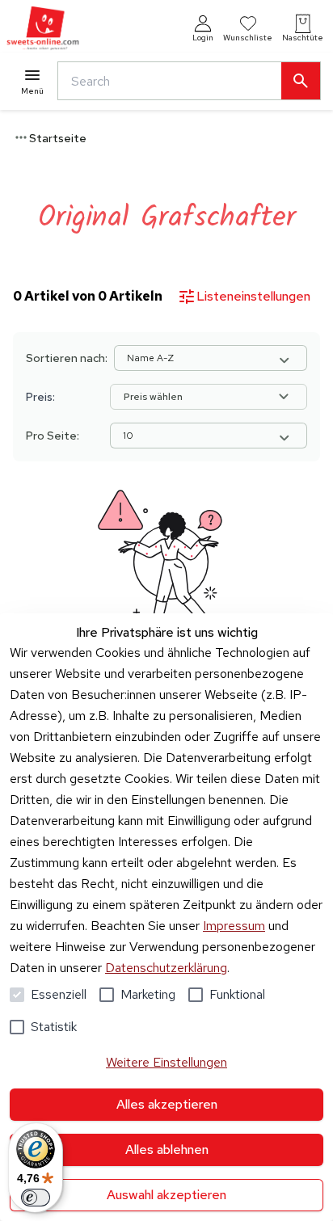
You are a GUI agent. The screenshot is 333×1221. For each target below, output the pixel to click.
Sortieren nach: (66, 358)
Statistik (54, 1026)
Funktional (237, 994)
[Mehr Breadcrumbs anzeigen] (21, 137)
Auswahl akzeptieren (166, 1194)
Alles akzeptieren (166, 1104)
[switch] (35, 1197)
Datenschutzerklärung (166, 967)
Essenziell (58, 994)
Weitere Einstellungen (166, 1062)
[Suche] (300, 80)
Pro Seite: (52, 435)
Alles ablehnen (167, 1149)
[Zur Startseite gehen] (42, 28)
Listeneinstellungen (253, 296)
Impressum (234, 925)
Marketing (147, 994)
